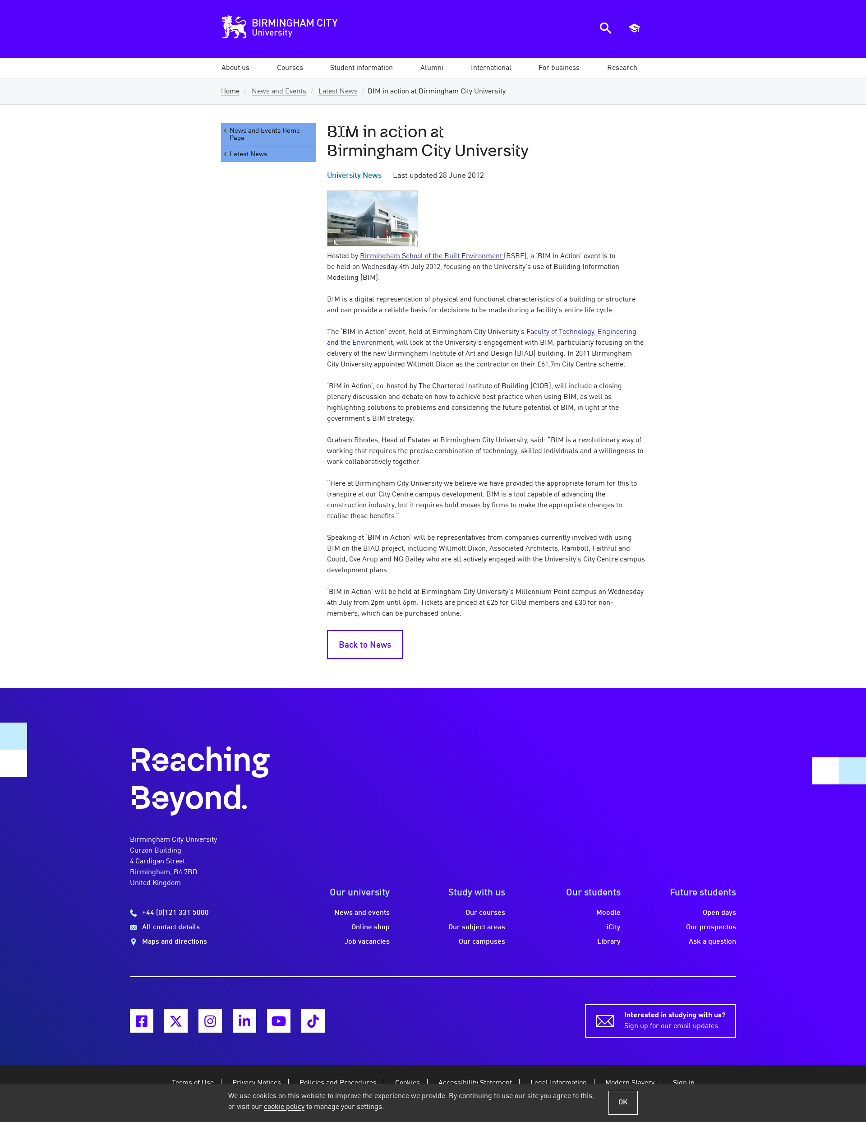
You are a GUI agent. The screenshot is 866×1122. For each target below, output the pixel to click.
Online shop (370, 927)
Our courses (485, 913)
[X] (176, 1021)
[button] (235, 68)
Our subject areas (476, 927)
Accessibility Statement (475, 1083)
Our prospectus (711, 927)
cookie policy (284, 1107)
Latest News (338, 91)
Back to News (365, 645)
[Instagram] (210, 1021)
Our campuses (482, 942)
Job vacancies (367, 942)
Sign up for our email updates (674, 1021)
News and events (362, 913)
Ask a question (712, 942)
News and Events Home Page (265, 134)
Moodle (608, 913)
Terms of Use (193, 1083)
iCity (614, 927)
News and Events (279, 91)
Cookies (407, 1083)
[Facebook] (141, 1021)
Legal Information (558, 1083)
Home (230, 91)
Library (609, 942)
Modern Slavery (629, 1083)
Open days (719, 913)
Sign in (684, 1083)
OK (623, 1102)
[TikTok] (313, 1021)
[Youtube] (278, 1021)
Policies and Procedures (338, 1083)
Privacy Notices (256, 1083)
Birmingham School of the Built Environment (432, 256)
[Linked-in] (244, 1021)
